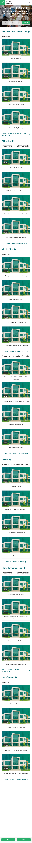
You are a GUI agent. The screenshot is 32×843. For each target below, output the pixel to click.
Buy (8, 839)
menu (30, 2)
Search (26, 22)
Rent (23, 839)
